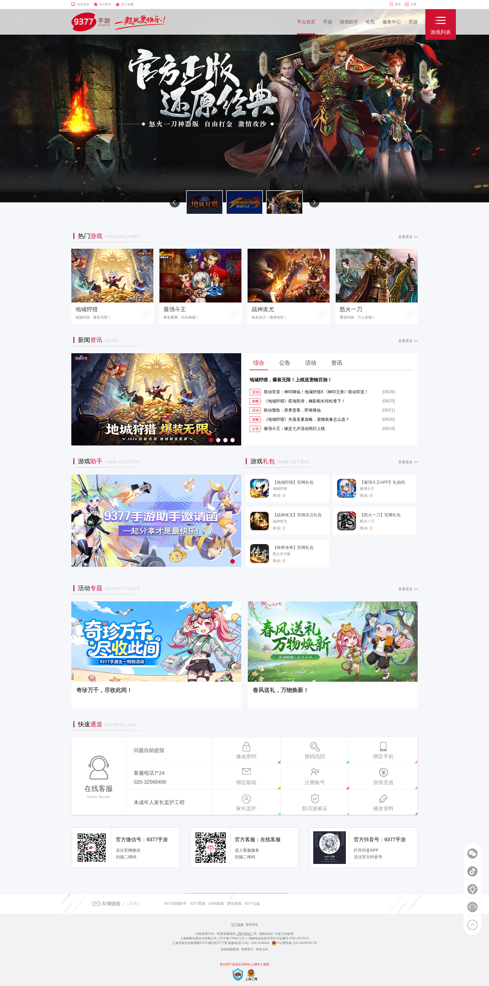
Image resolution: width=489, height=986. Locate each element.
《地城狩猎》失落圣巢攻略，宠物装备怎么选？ (300, 419)
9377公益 (252, 903)
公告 (284, 363)
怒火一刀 (351, 309)
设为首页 (105, 4)
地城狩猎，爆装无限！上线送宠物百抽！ (291, 379)
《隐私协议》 (266, 934)
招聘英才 (247, 949)
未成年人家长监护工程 (159, 802)
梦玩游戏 (234, 903)
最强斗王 (175, 309)
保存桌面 (83, 4)
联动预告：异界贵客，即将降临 (286, 410)
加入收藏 (127, 4)
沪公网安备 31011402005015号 (297, 943)
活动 (310, 363)
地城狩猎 (86, 309)
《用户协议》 (244, 934)
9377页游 (197, 903)
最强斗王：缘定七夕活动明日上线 (288, 428)
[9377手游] (90, 22)
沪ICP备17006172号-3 (232, 938)
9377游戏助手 (175, 903)
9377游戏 (237, 924)
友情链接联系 (230, 949)
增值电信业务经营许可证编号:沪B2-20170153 (279, 938)
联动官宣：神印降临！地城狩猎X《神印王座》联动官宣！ (310, 392)
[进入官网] (145, 314)
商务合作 (262, 949)
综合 (258, 363)
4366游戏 (216, 903)
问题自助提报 (149, 750)
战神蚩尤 (263, 309)
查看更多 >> (408, 237)
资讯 (336, 363)
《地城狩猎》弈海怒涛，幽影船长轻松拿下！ (298, 401)
